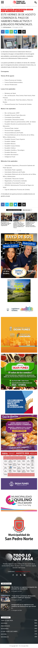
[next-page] (20, 231)
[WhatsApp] (11, 32)
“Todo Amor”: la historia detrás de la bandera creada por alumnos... (23, 596)
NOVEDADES (29, 9)
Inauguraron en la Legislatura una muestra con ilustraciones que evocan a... (23, 606)
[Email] (20, 32)
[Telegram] (15, 32)
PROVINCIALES (20, 11)
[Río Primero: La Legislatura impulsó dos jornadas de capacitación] (6, 217)
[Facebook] (3, 32)
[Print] (24, 32)
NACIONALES (5, 637)
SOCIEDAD (4, 9)
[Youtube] (24, 575)
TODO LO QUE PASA (10, 11)
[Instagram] (17, 575)
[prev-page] (18, 231)
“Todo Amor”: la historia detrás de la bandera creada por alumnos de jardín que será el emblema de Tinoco (19, 224)
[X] (7, 32)
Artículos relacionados (14, 210)
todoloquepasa (7, 27)
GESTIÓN (3, 220)
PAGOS (3, 11)
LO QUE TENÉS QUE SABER (19, 9)
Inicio (2, 6)
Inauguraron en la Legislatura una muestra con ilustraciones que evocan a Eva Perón (31, 224)
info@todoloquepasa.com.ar (22, 571)
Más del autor (26, 210)
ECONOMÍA (7, 6)
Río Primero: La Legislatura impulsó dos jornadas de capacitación (6, 223)
